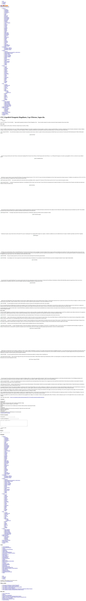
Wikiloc (3, 572)
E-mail (4, 418)
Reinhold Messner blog (6, 566)
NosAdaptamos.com (9, 581)
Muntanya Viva (4, 560)
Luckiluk (3, 559)
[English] (1, 5)
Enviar (1, 428)
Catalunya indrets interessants (7, 552)
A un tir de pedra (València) (6, 547)
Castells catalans (5, 551)
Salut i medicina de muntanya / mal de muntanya (10, 568)
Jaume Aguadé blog (5, 556)
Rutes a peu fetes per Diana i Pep (7, 567)
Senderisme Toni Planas (6, 570)
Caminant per (4, 550)
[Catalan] (7, 5)
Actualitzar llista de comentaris (5, 412)
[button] (4, 8)
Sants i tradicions (5, 569)
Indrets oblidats (4, 555)
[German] (3, 5)
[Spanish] (6, 5)
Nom (2, 416)
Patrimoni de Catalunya (6, 564)
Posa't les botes (4, 565)
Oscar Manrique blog (5, 563)
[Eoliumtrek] (4, 6)
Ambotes (3, 548)
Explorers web (4, 553)
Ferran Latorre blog (5, 554)
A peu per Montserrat (5, 546)
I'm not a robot (4, 427)
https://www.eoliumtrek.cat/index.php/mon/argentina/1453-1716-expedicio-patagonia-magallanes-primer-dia (27, 397)
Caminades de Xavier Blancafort (7, 549)
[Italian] (5, 5)
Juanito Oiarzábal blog (5, 558)
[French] (2, 5)
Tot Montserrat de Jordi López (7, 571)
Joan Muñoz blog (5, 557)
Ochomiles (4, 562)
